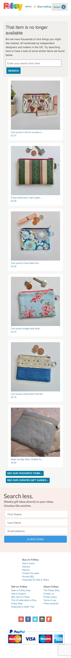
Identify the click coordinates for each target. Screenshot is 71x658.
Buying (28, 576)
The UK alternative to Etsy (23, 600)
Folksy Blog (16, 603)
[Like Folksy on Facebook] (28, 619)
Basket (59, 7)
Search (13, 70)
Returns (26, 569)
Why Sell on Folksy (20, 596)
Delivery (26, 566)
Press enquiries (51, 603)
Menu (28, 6)
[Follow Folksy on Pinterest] (21, 619)
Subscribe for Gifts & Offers (35, 579)
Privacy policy (50, 596)
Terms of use (50, 600)
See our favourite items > (24, 473)
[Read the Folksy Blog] (49, 619)
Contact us (49, 593)
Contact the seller (30, 573)
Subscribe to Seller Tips (22, 606)
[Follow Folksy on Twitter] (35, 619)
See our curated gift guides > (27, 480)
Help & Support (18, 593)
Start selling (44, 6)
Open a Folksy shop (20, 590)
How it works (28, 563)
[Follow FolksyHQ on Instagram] (42, 619)
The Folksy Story (52, 590)
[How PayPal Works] (36, 646)
